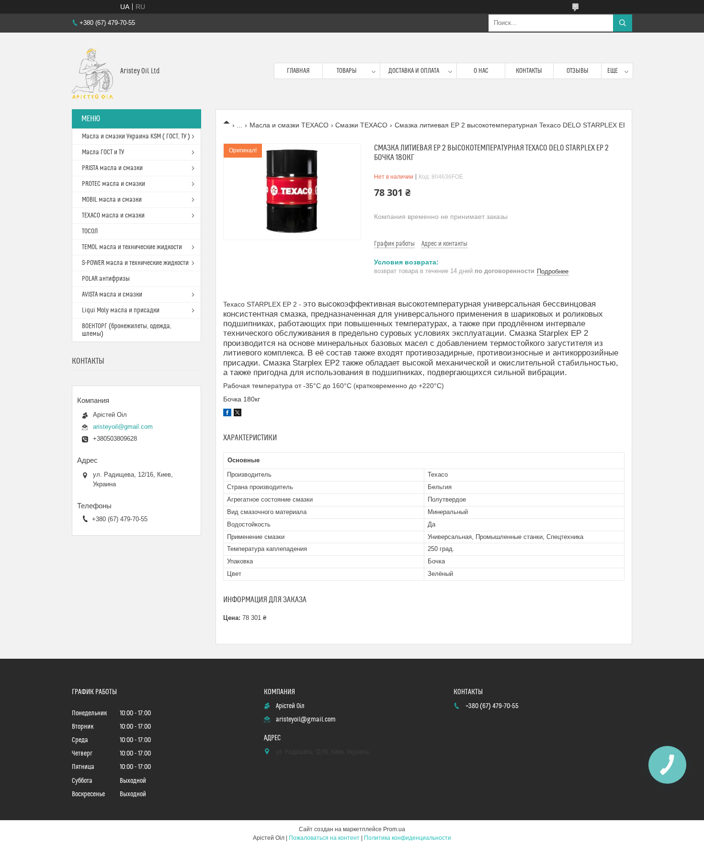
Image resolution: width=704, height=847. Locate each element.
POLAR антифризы (106, 279)
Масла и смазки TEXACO (289, 125)
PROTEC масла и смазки (113, 184)
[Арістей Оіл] (92, 71)
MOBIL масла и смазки (112, 200)
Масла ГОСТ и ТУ (103, 152)
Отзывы (578, 71)
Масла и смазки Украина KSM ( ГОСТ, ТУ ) (136, 136)
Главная (298, 71)
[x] (237, 414)
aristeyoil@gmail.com (123, 426)
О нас (481, 71)
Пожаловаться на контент (324, 838)
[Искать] (622, 23)
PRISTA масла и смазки (112, 168)
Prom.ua (394, 829)
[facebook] (227, 414)
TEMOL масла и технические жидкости (132, 247)
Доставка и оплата (413, 71)
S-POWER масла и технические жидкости (135, 263)
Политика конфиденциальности (407, 838)
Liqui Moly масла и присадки (120, 310)
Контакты (529, 71)
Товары (347, 71)
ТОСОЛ (90, 231)
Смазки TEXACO (361, 125)
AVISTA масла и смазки (112, 294)
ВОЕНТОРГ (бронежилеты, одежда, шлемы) (126, 330)
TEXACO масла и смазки (113, 215)
